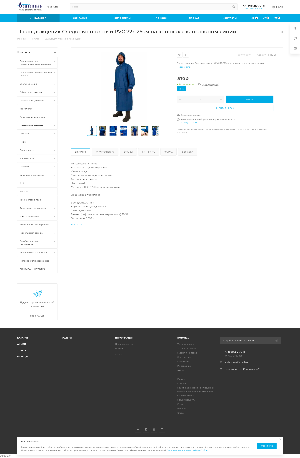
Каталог (23, 338)
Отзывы (128, 152)
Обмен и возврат (186, 395)
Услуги (22, 350)
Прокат (181, 379)
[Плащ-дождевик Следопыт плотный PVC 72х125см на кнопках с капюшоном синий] (124, 87)
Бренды (22, 356)
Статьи (180, 413)
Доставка (187, 152)
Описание (80, 152)
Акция (180, 370)
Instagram (154, 429)
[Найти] (234, 6)
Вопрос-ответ (184, 357)
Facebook (146, 429)
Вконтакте (138, 429)
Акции (21, 344)
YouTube (162, 429)
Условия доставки (186, 348)
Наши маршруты (124, 344)
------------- (182, 374)
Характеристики (105, 152)
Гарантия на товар (187, 353)
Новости (181, 408)
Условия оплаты (185, 344)
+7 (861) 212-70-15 (254, 5)
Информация (124, 338)
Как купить (148, 152)
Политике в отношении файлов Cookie (187, 450)
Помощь (183, 338)
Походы (181, 404)
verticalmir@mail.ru (236, 362)
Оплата (168, 152)
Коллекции (183, 361)
